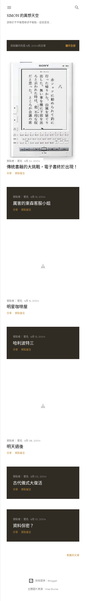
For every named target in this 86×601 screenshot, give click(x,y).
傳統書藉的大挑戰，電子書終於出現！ (42, 167)
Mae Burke (51, 589)
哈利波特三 (23, 343)
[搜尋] (76, 7)
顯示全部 (71, 45)
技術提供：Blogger (46, 580)
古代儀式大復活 (27, 483)
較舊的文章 (73, 555)
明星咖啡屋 (17, 306)
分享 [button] (9, 173)
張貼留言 (20, 173)
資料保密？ (23, 525)
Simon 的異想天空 (23, 15)
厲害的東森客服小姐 (32, 203)
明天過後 (15, 446)
